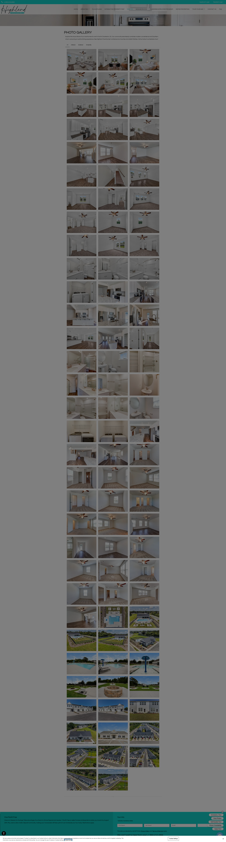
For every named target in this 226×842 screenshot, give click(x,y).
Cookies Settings (173, 838)
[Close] (223, 839)
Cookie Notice (68, 840)
